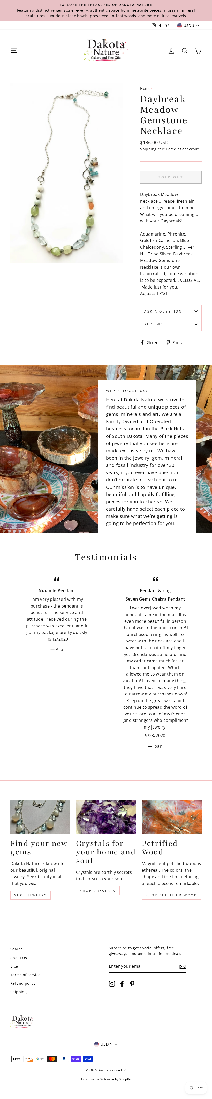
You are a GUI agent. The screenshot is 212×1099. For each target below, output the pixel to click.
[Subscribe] (182, 966)
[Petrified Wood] (172, 817)
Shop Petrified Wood (171, 895)
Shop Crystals (98, 891)
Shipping (148, 149)
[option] (106, 11)
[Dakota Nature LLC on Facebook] (122, 984)
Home (145, 88)
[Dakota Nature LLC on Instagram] (112, 984)
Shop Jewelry (30, 895)
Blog (14, 966)
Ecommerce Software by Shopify (106, 1079)
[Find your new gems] (40, 817)
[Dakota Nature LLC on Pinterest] (132, 984)
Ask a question (163, 311)
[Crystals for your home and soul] (106, 817)
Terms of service (25, 974)
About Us (18, 957)
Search (16, 948)
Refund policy (22, 983)
